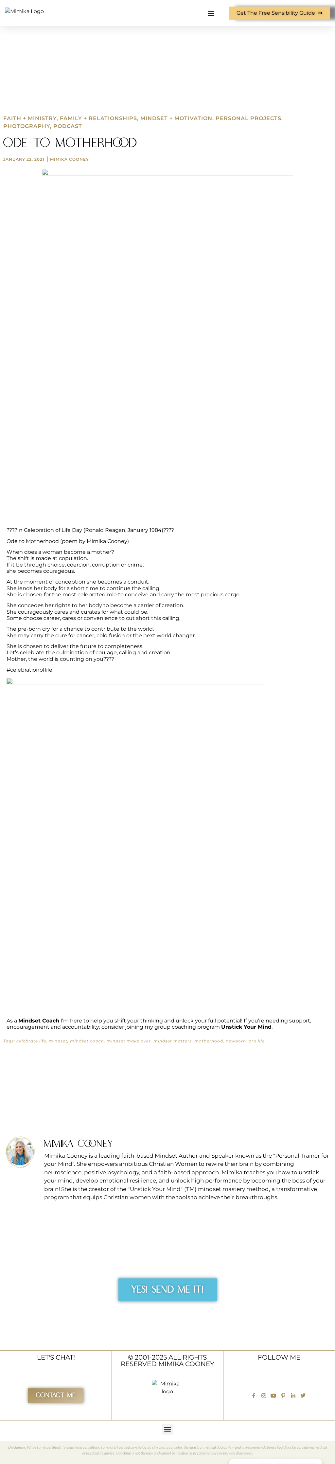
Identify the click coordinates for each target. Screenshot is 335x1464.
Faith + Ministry (30, 118)
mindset (58, 1041)
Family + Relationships (98, 118)
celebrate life (31, 1041)
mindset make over (129, 1041)
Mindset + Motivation (176, 118)
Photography (26, 126)
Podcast (67, 126)
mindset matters (172, 1041)
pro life (257, 1041)
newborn (236, 1041)
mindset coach (87, 1041)
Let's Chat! (56, 1357)
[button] (210, 13)
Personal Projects (248, 118)
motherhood (208, 1041)
